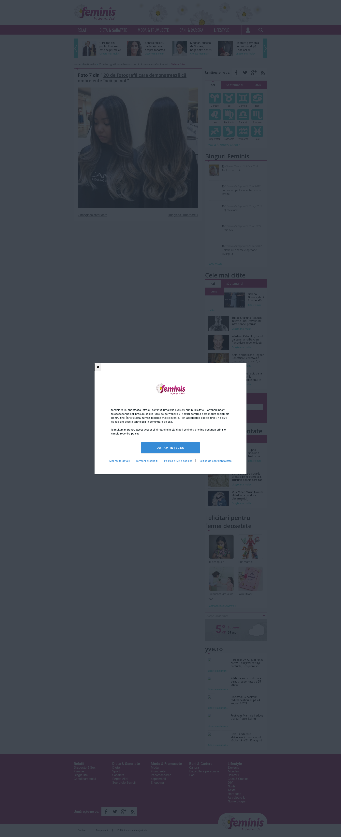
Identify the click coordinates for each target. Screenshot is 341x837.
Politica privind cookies (178, 460)
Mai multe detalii (119, 460)
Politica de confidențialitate (215, 460)
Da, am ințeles (170, 447)
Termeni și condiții (147, 460)
